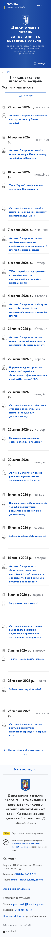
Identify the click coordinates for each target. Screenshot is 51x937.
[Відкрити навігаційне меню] (45, 6)
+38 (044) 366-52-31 (25, 874)
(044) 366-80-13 (23, 910)
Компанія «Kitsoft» (13, 916)
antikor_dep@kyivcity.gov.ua (27, 880)
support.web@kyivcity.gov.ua (27, 904)
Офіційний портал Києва (16, 889)
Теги (8, 72)
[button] (25, 95)
